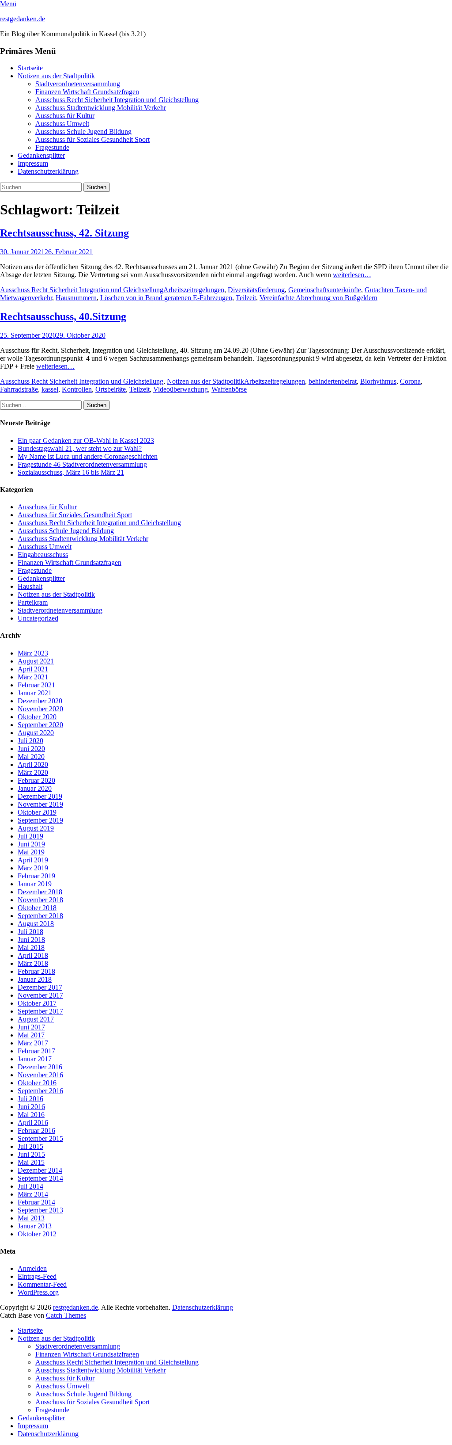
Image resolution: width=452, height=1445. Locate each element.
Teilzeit (246, 297)
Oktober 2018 (37, 907)
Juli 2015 (30, 1146)
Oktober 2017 (37, 1003)
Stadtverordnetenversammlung (77, 84)
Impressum (33, 163)
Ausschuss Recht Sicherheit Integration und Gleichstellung (117, 99)
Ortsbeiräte (110, 389)
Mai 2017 (31, 1035)
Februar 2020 (36, 780)
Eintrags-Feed (37, 1276)
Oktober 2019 (37, 812)
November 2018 (40, 900)
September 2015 (40, 1138)
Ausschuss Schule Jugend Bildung (83, 131)
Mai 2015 (31, 1162)
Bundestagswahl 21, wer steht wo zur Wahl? (80, 448)
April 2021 (33, 669)
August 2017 (36, 1019)
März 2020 (33, 772)
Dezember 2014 (40, 1170)
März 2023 (33, 653)
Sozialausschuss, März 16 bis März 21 (71, 472)
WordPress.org (38, 1292)
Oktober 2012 (37, 1234)
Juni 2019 (31, 844)
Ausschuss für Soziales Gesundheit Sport (92, 139)
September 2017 (40, 1011)
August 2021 (36, 661)
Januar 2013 (35, 1226)
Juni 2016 (31, 1106)
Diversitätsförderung (256, 290)
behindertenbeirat (333, 381)
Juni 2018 (31, 939)
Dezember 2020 (40, 701)
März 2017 (33, 1043)
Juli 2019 (30, 836)
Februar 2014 (36, 1202)
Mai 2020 (31, 756)
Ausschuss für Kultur (64, 115)
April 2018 (33, 955)
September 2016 (40, 1090)
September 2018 (40, 915)
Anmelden (32, 1268)
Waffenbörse (229, 389)
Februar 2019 (36, 876)
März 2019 (33, 868)
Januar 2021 (35, 693)
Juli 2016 (30, 1098)
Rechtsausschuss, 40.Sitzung (63, 316)
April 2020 (33, 764)
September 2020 (40, 724)
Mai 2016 (31, 1114)
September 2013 (40, 1210)
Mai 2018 (31, 947)
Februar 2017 (36, 1051)
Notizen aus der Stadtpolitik (56, 76)
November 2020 (40, 709)
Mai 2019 (31, 852)
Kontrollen (77, 389)
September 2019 (40, 820)
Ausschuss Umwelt (62, 123)
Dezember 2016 (40, 1067)
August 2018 (36, 923)
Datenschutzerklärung (48, 171)
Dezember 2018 (40, 892)
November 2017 (40, 995)
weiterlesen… (352, 274)
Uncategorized (38, 618)
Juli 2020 (30, 740)
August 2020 (36, 732)
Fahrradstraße (19, 389)
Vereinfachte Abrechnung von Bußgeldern (318, 297)
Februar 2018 (36, 971)
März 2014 (33, 1194)
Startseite (30, 68)
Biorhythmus (378, 381)
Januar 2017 (35, 1059)
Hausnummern (76, 297)
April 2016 (33, 1122)
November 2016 (40, 1075)
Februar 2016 (36, 1130)
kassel (49, 389)
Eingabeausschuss (43, 554)
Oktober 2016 (37, 1083)
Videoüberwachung (180, 389)
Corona (410, 381)
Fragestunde (52, 147)
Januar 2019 (35, 884)
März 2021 (33, 677)
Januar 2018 (35, 979)
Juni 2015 (31, 1154)
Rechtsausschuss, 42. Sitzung (64, 233)
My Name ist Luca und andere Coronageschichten (88, 456)
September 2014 (40, 1178)
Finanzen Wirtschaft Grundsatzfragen (87, 91)
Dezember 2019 (40, 796)
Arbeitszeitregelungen (193, 290)
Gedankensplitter (41, 155)
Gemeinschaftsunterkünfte (324, 290)
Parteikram (33, 602)
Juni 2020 (31, 748)
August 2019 (36, 828)
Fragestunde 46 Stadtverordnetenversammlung (82, 464)
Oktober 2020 (37, 717)
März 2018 (33, 963)
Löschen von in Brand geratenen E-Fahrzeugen (166, 297)
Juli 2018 (30, 931)
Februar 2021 (36, 685)
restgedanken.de (22, 19)
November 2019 (40, 804)
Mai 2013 (31, 1218)
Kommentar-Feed (42, 1284)
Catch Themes (66, 1315)
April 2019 (33, 860)
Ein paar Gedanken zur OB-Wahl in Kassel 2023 (86, 440)
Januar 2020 (35, 788)
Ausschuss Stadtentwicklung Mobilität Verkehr (100, 107)
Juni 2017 (31, 1027)
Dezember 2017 (40, 987)
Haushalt (30, 586)
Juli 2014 (30, 1186)
